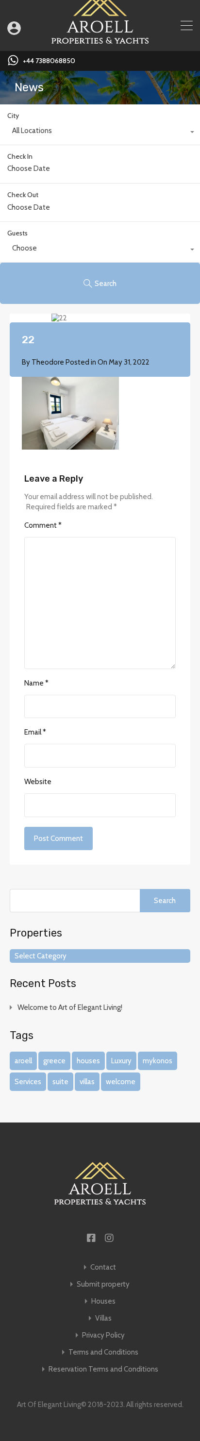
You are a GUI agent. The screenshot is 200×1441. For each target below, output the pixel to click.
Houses (103, 1301)
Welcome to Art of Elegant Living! (69, 1007)
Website (37, 781)
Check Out (22, 195)
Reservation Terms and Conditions (103, 1369)
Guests (17, 233)
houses (88, 1060)
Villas (103, 1318)
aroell (23, 1060)
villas (87, 1081)
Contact (103, 1267)
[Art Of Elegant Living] (100, 39)
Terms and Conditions (103, 1352)
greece (54, 1060)
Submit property (103, 1284)
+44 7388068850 (49, 61)
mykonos (157, 1060)
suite (60, 1081)
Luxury (121, 1060)
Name (36, 683)
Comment (43, 525)
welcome (120, 1081)
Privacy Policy (103, 1335)
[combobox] (100, 133)
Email (35, 732)
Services (28, 1081)
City (13, 115)
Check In (20, 156)
